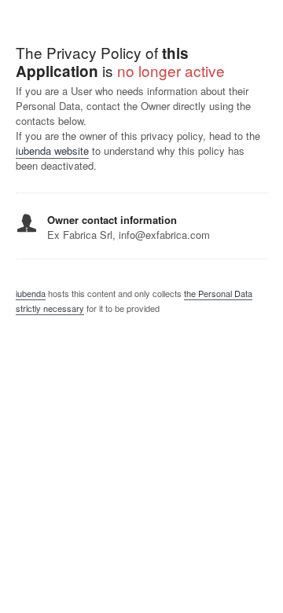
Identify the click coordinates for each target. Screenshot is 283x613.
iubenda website (52, 150)
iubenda (31, 293)
